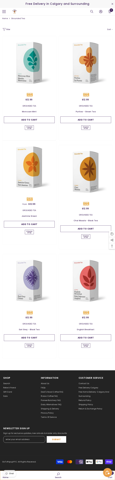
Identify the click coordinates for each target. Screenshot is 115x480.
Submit (56, 439)
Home (5, 18)
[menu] (4, 11)
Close (112, 4)
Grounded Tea (18, 18)
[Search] (92, 11)
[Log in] (101, 12)
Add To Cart (29, 119)
